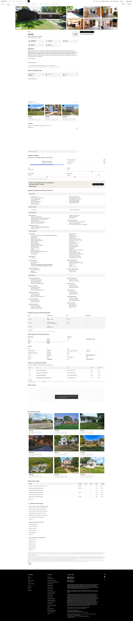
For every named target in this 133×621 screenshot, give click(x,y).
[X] (104, 579)
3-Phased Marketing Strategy (52, 582)
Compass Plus (50, 595)
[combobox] (18, 1)
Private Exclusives (50, 578)
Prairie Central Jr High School (41, 372)
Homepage (29, 125)
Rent (97, 1)
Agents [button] (121, 1)
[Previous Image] (29, 110)
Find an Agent (50, 590)
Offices (29, 588)
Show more (30, 519)
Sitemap (48, 613)
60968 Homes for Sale (32, 543)
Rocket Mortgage (49, 157)
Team (29, 578)
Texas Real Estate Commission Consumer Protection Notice (76, 608)
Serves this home (73, 375)
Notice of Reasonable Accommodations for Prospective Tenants (77, 612)
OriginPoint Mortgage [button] (40, 157)
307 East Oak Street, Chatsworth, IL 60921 (36, 490)
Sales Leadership (31, 580)
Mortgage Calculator (51, 592)
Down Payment (70, 173)
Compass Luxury (50, 588)
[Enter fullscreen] (77, 128)
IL (32, 125)
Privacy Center (93, 584)
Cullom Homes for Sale (32, 528)
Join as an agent (31, 583)
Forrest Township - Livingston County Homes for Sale (37, 513)
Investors (29, 582)
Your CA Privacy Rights (94, 587)
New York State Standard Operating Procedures (75, 611)
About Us (29, 577)
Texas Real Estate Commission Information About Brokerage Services (78, 607)
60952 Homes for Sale (32, 541)
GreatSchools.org (43, 381)
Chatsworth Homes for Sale (33, 524)
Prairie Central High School (41, 375)
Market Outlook (50, 583)
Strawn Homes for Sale (32, 532)
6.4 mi (99, 372)
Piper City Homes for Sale (33, 526)
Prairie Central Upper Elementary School (43, 377)
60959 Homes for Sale (32, 548)
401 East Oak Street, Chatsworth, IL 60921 (36, 492)
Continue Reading (31, 58)
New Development (50, 601)
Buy (94, 1)
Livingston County (37, 125)
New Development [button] (114, 1)
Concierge (49, 577)
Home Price (30, 173)
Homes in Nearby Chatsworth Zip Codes (37, 537)
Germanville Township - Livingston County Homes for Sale (38, 515)
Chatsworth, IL (35, 37)
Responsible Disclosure (75, 585)
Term (29, 168)
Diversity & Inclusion (51, 598)
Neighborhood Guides (51, 600)
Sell (99, 1)
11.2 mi (99, 375)
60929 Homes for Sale (32, 539)
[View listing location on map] (75, 34)
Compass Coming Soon (51, 580)
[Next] (116, 18)
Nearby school (72, 370)
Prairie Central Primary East (41, 370)
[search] (29, 1)
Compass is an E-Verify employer (86, 585)
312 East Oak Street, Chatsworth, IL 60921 (36, 496)
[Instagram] (104, 574)
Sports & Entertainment (51, 605)
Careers (29, 585)
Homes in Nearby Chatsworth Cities (36, 522)
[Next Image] (43, 110)
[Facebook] (104, 576)
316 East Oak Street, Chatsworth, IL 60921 (36, 494)
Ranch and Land (50, 608)
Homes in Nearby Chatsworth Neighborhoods (38, 506)
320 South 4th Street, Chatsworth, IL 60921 (36, 488)
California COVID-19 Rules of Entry (81, 587)
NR (29, 370)
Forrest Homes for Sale (32, 530)
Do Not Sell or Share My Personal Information (75, 584)
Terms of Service (87, 584)
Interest (68, 168)
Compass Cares (50, 597)
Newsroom (30, 590)
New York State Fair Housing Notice (73, 610)
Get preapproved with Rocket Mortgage (87, 34)
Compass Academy (51, 593)
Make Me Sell (49, 587)
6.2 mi (99, 377)
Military (48, 606)
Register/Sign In (129, 1)
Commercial (49, 603)
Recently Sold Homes (51, 611)
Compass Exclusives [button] (105, 1)
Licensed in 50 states (71, 617)
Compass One (50, 585)
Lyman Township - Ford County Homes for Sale (36, 517)
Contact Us (30, 587)
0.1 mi (99, 370)
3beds (29, 36)
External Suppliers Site (51, 610)
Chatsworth (42, 125)
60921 (39, 37)
